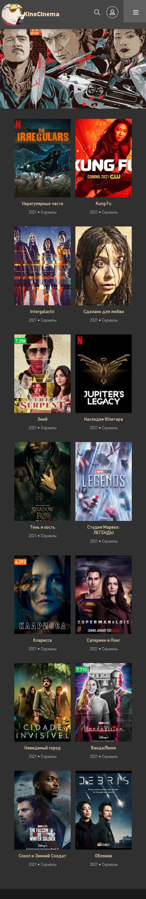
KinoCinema (41, 13)
